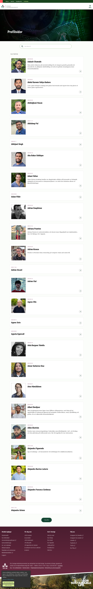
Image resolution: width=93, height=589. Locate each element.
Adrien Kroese (33, 249)
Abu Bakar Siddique (35, 155)
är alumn (27, 550)
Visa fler (46, 520)
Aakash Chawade (34, 61)
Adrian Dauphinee (35, 208)
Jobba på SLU (50, 545)
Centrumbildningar (6, 543)
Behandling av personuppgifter (53, 567)
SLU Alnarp (50, 538)
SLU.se (7, 1)
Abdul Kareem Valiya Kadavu (39, 82)
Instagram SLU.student (76, 538)
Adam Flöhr (15, 197)
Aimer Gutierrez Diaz (36, 366)
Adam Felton (33, 176)
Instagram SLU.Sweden (76, 535)
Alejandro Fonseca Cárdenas (39, 489)
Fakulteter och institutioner (8, 550)
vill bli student (28, 535)
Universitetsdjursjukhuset (8, 540)
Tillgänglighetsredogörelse (37, 567)
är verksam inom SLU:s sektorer (32, 547)
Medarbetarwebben (6, 552)
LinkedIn (72, 540)
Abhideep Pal (33, 123)
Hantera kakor (26, 567)
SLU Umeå (50, 540)
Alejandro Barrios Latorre (38, 469)
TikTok (72, 545)
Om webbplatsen (17, 567)
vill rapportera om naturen (31, 545)
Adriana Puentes (34, 229)
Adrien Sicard (16, 270)
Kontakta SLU (19, 1)
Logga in (4, 555)
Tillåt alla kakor (8, 585)
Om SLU (12, 1)
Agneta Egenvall (17, 334)
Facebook (72, 543)
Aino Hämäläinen (34, 386)
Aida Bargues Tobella (36, 345)
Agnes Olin (32, 302)
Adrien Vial (32, 281)
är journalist (28, 538)
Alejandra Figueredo (36, 448)
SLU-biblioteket (5, 538)
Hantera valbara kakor (8, 579)
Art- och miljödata (6, 545)
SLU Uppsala (50, 542)
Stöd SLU (49, 550)
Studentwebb (5, 535)
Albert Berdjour (34, 407)
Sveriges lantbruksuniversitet (12, 6)
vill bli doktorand (29, 540)
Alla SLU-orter (50, 535)
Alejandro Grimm (18, 510)
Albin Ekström (33, 428)
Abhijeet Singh (17, 144)
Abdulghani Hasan (35, 103)
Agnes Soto (16, 322)
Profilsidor (26, 1)
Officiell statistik (6, 547)
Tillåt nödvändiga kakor (8, 582)
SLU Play (72, 548)
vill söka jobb (28, 542)
